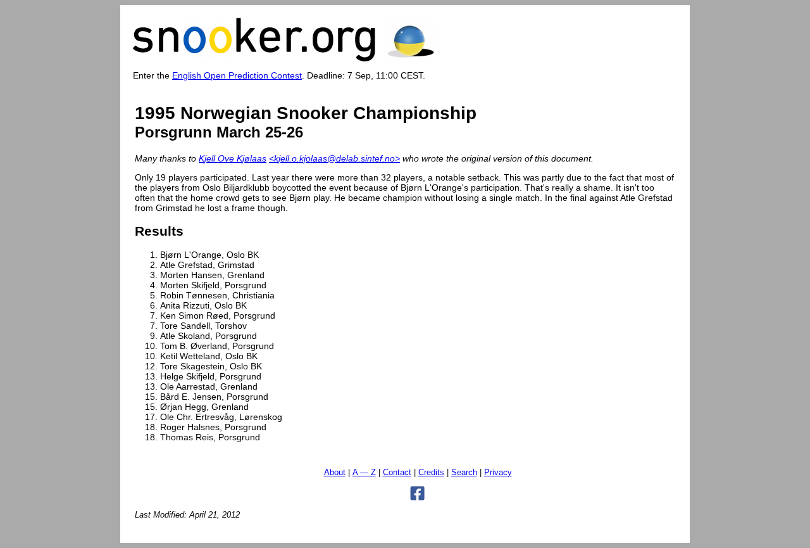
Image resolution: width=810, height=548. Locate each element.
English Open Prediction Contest (237, 75)
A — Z (364, 472)
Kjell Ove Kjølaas (232, 158)
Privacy (498, 472)
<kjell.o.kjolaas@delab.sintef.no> (334, 158)
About (335, 472)
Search (464, 472)
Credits (431, 472)
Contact (397, 472)
